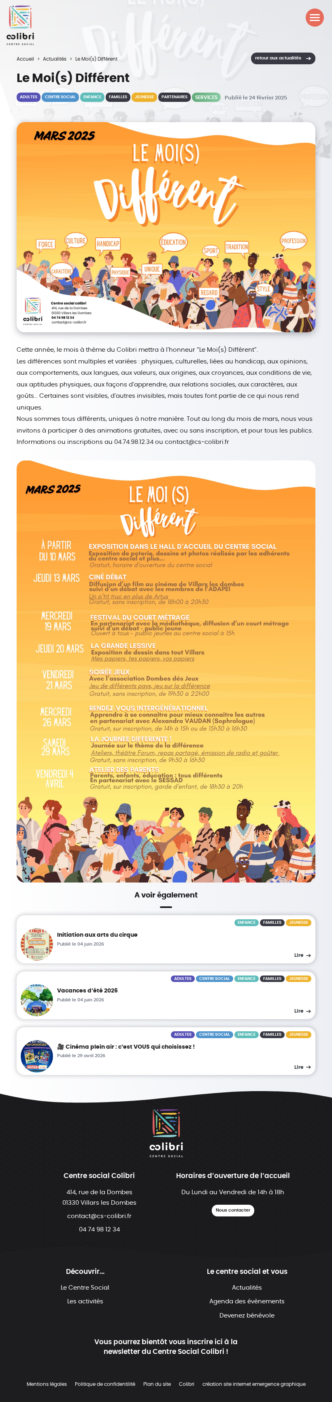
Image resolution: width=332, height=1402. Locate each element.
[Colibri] (20, 25)
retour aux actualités (278, 58)
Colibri (186, 1384)
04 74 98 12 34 (99, 1230)
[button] (315, 17)
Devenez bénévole (247, 1316)
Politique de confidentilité (105, 1384)
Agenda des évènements (247, 1302)
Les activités (85, 1302)
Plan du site (157, 1384)
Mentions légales (47, 1384)
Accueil (25, 59)
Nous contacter (233, 1210)
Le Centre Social (85, 1288)
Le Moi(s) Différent (96, 59)
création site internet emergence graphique (254, 1384)
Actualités (54, 59)
